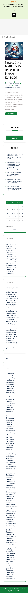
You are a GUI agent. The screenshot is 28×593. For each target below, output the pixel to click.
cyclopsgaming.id (11, 523)
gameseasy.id (10, 555)
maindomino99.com (11, 258)
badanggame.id (10, 504)
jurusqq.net (9, 250)
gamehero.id (9, 411)
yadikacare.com (10, 338)
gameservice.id (10, 487)
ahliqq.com (9, 246)
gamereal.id (9, 485)
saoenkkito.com (10, 294)
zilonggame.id (10, 436)
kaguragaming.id (11, 536)
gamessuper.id (10, 394)
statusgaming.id (10, 553)
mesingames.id (10, 398)
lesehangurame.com (12, 287)
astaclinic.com (10, 340)
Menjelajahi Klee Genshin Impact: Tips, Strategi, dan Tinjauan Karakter (14, 181)
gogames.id (9, 561)
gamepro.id (9, 574)
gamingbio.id (9, 447)
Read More (11, 114)
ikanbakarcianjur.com (12, 321)
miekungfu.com (10, 310)
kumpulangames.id (11, 462)
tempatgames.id (11, 455)
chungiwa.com (10, 319)
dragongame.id (10, 578)
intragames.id (10, 451)
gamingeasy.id (10, 534)
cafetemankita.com (11, 312)
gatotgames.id (10, 474)
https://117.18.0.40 (11, 267)
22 (19, 216)
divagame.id (9, 424)
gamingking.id (10, 540)
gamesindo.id (10, 390)
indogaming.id (10, 377)
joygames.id (9, 510)
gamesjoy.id (9, 508)
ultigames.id (9, 563)
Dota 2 (16, 85)
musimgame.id (10, 418)
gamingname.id (10, 538)
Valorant (16, 89)
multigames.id (10, 565)
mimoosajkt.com (11, 315)
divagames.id (10, 400)
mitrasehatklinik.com (12, 325)
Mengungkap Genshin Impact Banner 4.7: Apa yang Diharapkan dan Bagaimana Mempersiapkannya (13, 166)
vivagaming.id (10, 381)
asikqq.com (9, 243)
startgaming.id (10, 382)
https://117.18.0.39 (11, 248)
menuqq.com (10, 273)
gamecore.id (9, 407)
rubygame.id (9, 437)
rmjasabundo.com (11, 313)
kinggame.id (9, 576)
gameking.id (9, 570)
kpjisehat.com (10, 323)
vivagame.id (9, 422)
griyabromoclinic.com (12, 348)
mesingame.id (10, 420)
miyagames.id (10, 472)
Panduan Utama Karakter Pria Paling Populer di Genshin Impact (14, 174)
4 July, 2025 (10, 82)
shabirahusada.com (11, 336)
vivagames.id (10, 401)
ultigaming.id (9, 550)
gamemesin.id (10, 409)
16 (22, 213)
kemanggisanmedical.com (13, 329)
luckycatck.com (10, 300)
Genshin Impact (9, 87)
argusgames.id (10, 434)
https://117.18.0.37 (11, 264)
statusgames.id (10, 567)
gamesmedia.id (10, 513)
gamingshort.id (10, 481)
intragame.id (9, 458)
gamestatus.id (10, 572)
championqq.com (11, 265)
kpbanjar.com (10, 327)
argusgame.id (10, 439)
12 (12, 213)
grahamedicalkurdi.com (12, 344)
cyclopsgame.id (10, 525)
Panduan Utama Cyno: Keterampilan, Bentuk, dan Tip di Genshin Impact (14, 188)
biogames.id (9, 449)
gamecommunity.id (11, 527)
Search (15, 127)
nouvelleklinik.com (11, 332)
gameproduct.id (10, 489)
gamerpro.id (9, 532)
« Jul (14, 229)
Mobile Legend (9, 89)
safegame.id (9, 445)
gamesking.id (10, 557)
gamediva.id (9, 413)
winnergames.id (10, 432)
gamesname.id (10, 559)
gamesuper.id (10, 415)
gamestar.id (9, 417)
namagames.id (10, 405)
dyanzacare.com (11, 346)
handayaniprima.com (12, 296)
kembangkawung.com (12, 317)
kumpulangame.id (11, 466)
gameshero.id (10, 386)
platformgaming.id (11, 542)
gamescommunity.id (12, 506)
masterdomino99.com (12, 262)
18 (9, 216)
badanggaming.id (11, 493)
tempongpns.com (11, 291)
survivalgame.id (10, 443)
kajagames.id (10, 515)
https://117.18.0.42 (11, 252)
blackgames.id (10, 475)
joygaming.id (9, 519)
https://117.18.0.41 (11, 256)
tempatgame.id (10, 468)
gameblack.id (10, 496)
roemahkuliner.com (11, 293)
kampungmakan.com (12, 298)
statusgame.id (10, 384)
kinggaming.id (10, 544)
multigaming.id (10, 551)
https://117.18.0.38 (11, 260)
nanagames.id (10, 521)
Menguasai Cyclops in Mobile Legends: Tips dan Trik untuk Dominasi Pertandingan (14, 69)
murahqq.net (9, 254)
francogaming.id (10, 483)
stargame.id (9, 428)
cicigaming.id (9, 477)
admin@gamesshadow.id (12, 84)
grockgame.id (10, 441)
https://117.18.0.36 (11, 245)
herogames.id (10, 396)
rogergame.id (10, 498)
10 (7, 213)
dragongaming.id (11, 548)
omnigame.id (9, 460)
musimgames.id (10, 403)
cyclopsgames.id (11, 512)
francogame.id (10, 494)
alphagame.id (10, 500)
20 (15, 216)
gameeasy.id (9, 569)
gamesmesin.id (10, 388)
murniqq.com (9, 271)
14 (17, 213)
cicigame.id (9, 502)
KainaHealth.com (11, 334)
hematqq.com (10, 269)
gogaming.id (9, 546)
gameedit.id (9, 491)
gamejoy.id (9, 529)
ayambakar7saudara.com (13, 289)
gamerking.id (9, 531)
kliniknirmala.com (11, 331)
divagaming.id (10, 375)
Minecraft (17, 87)
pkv (7, 358)
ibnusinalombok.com (12, 342)
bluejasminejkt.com (11, 306)
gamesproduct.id (11, 470)
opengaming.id (10, 430)
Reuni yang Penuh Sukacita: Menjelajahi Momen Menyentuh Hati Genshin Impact (15, 156)
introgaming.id (10, 453)
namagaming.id (10, 379)
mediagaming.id (10, 517)
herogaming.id (10, 373)
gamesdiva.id (10, 392)
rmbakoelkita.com (11, 302)
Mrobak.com (9, 308)
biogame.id (9, 464)
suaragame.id (10, 456)
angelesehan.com (11, 304)
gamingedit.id (10, 479)
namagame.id (10, 426)
